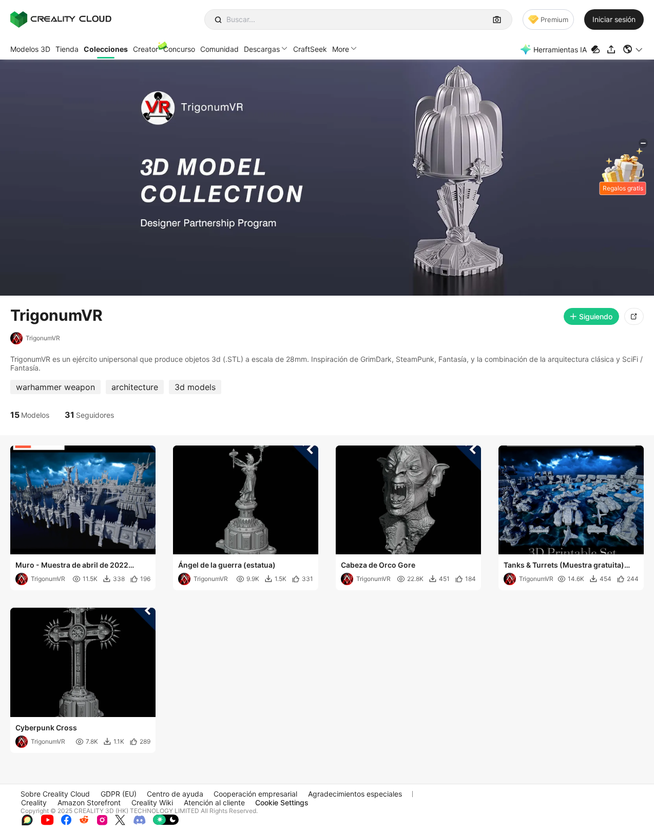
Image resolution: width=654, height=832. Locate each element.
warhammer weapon (55, 387)
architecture (134, 387)
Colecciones (106, 49)
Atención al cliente (214, 802)
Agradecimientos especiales (355, 793)
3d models (195, 387)
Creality (34, 802)
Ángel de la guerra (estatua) (227, 564)
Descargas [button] (262, 49)
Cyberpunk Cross (46, 727)
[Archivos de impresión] (597, 49)
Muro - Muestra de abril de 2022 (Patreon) (71, 565)
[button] (633, 49)
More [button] (340, 49)
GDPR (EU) (119, 793)
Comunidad (219, 49)
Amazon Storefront (89, 802)
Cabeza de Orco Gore (378, 564)
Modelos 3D (30, 49)
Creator (145, 49)
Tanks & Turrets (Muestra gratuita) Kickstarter (564, 565)
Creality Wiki (152, 802)
